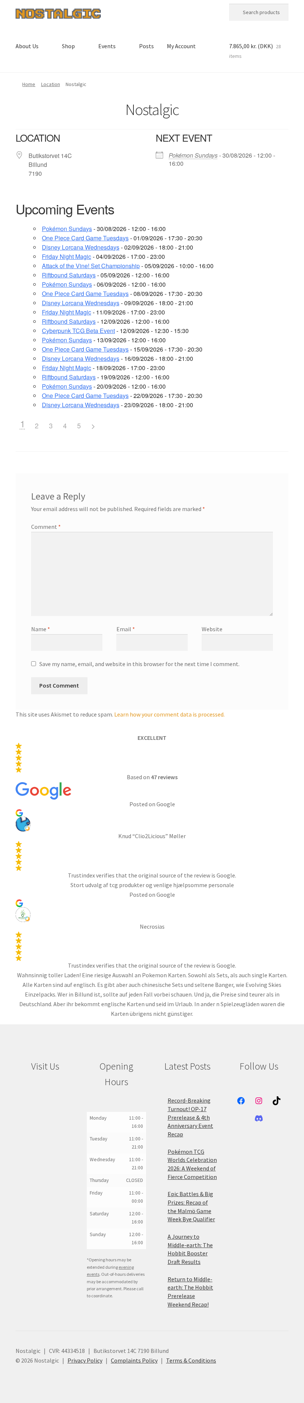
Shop (68, 46)
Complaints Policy (134, 1360)
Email (125, 629)
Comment (46, 526)
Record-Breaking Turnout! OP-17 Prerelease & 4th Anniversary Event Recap (190, 1117)
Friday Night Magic (66, 256)
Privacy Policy (84, 1360)
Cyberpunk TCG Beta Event (78, 330)
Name (40, 629)
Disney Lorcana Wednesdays (80, 247)
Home (28, 84)
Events (107, 46)
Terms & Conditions (191, 1360)
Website (212, 629)
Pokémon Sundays (193, 155)
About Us (27, 46)
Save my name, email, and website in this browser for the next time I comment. (139, 664)
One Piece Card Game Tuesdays (85, 238)
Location (50, 84)
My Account (181, 46)
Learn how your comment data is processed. (169, 714)
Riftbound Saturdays (69, 275)
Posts (146, 46)
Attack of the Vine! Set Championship (91, 265)
